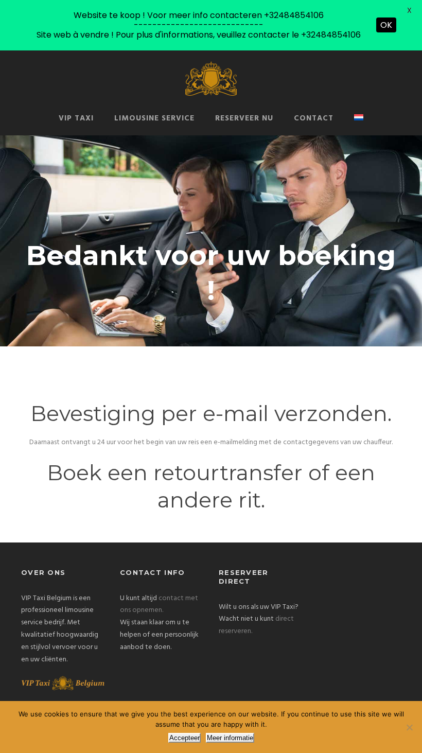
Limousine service (154, 118)
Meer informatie (230, 738)
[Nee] (409, 727)
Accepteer (184, 738)
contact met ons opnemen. (159, 604)
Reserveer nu (244, 118)
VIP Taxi (76, 118)
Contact (313, 118)
